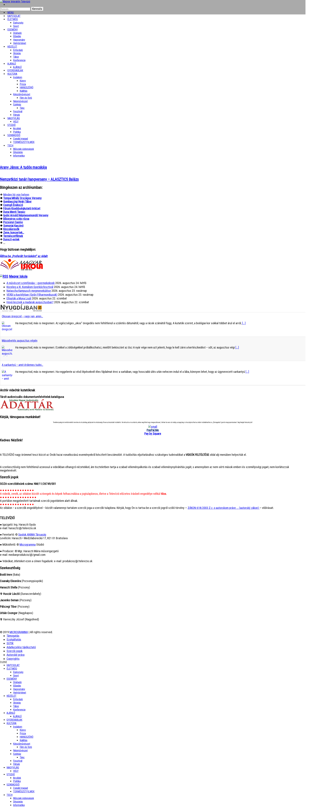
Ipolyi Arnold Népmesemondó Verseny (25, 215)
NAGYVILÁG (13, 767)
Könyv (23, 80)
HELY (16, 771)
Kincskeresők (11, 229)
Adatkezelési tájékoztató (21, 647)
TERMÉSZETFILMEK (23, 142)
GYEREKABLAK (14, 719)
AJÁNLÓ (11, 713)
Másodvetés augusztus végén (19, 340)
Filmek (16, 764)
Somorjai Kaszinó (13, 225)
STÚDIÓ (11, 125)
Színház (17, 104)
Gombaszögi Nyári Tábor (17, 201)
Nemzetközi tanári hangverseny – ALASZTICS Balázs (39, 179)
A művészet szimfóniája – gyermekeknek (31, 283)
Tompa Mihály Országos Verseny (22, 198)
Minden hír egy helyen (16, 194)
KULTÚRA (12, 73)
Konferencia (19, 60)
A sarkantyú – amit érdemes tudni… (22, 365)
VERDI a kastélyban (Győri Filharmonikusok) (32, 294)
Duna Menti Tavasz (14, 212)
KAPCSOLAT (13, 665)
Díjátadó (17, 33)
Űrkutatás (18, 152)
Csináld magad (20, 138)
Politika (17, 781)
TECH (10, 145)
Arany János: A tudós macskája (23, 167)
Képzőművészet (21, 94)
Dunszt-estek (11, 239)
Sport (16, 675)
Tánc (22, 108)
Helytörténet (19, 43)
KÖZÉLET (12, 46)
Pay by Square (152, 433)
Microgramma (28, 544)
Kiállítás (23, 90)
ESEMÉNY (12, 29)
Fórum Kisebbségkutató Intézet (21, 208)
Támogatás (13, 635)
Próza (23, 84)
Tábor (16, 706)
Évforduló (18, 50)
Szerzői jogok (14, 651)
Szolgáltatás (14, 639)
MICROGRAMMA (19, 632)
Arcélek (17, 777)
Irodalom (17, 77)
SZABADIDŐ (13, 135)
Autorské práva (15, 654)
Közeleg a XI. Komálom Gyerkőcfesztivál (30, 287)
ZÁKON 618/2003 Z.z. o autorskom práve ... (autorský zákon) (224, 508)
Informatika (19, 155)
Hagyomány (19, 39)
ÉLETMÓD (12, 19)
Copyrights (13, 658)
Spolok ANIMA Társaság (32, 534)
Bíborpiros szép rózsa (16, 218)
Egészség (18, 672)
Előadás (17, 36)
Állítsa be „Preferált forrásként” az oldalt (24, 256)
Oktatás (17, 53)
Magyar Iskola (18, 276)
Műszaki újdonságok (23, 149)
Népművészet (20, 101)
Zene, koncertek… (13, 232)
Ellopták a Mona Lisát (19, 298)
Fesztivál (17, 760)
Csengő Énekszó (13, 205)
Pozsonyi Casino (13, 222)
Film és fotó (26, 97)
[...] (244, 323)
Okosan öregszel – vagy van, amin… (22, 316)
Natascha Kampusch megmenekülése (29, 290)
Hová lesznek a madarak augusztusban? (30, 302)
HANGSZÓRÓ (26, 87)
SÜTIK (10, 643)
